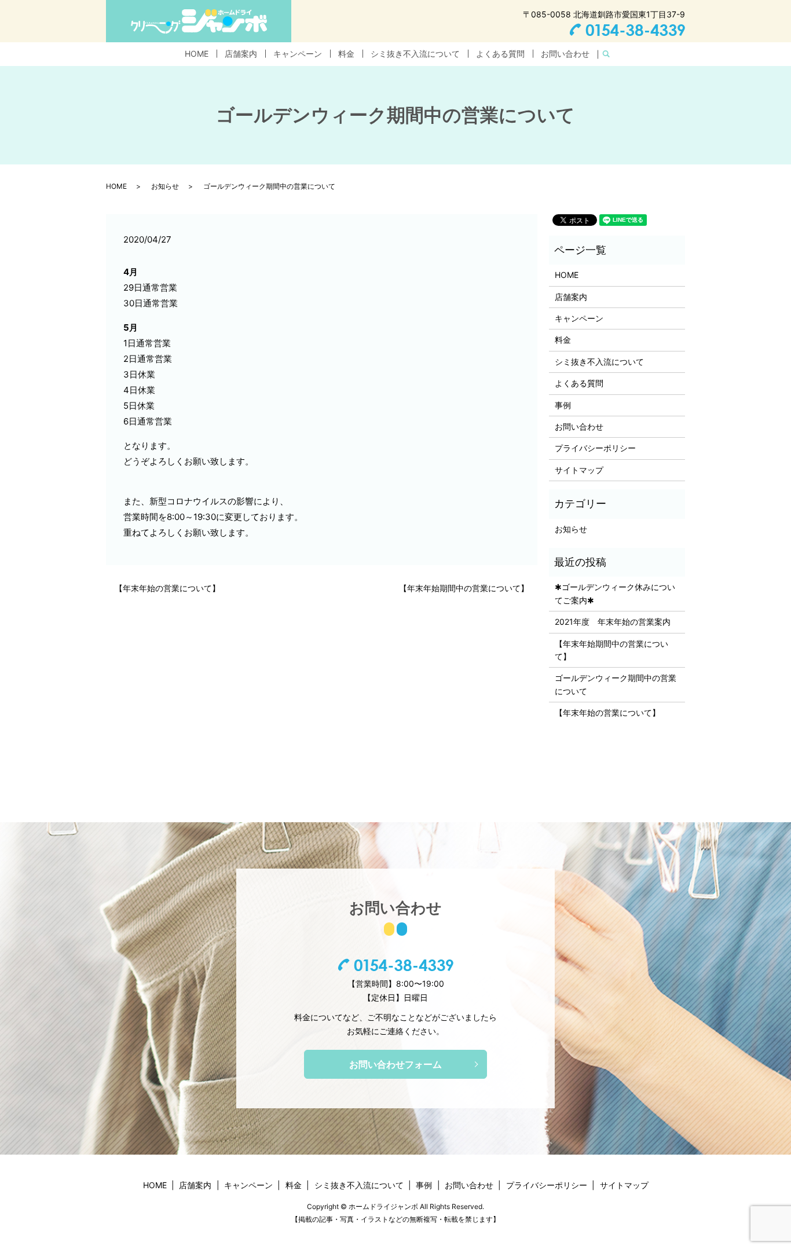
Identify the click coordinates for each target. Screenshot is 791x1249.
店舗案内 (241, 53)
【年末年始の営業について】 (167, 588)
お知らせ (165, 186)
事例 (563, 405)
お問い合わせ (565, 53)
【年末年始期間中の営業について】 (464, 588)
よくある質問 (500, 53)
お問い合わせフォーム (395, 1064)
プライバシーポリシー (595, 448)
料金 (346, 53)
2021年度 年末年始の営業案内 (613, 622)
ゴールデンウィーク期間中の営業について (615, 684)
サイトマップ (579, 470)
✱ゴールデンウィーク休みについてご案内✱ (615, 593)
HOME (196, 53)
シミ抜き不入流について (415, 53)
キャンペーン (297, 53)
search (611, 54)
